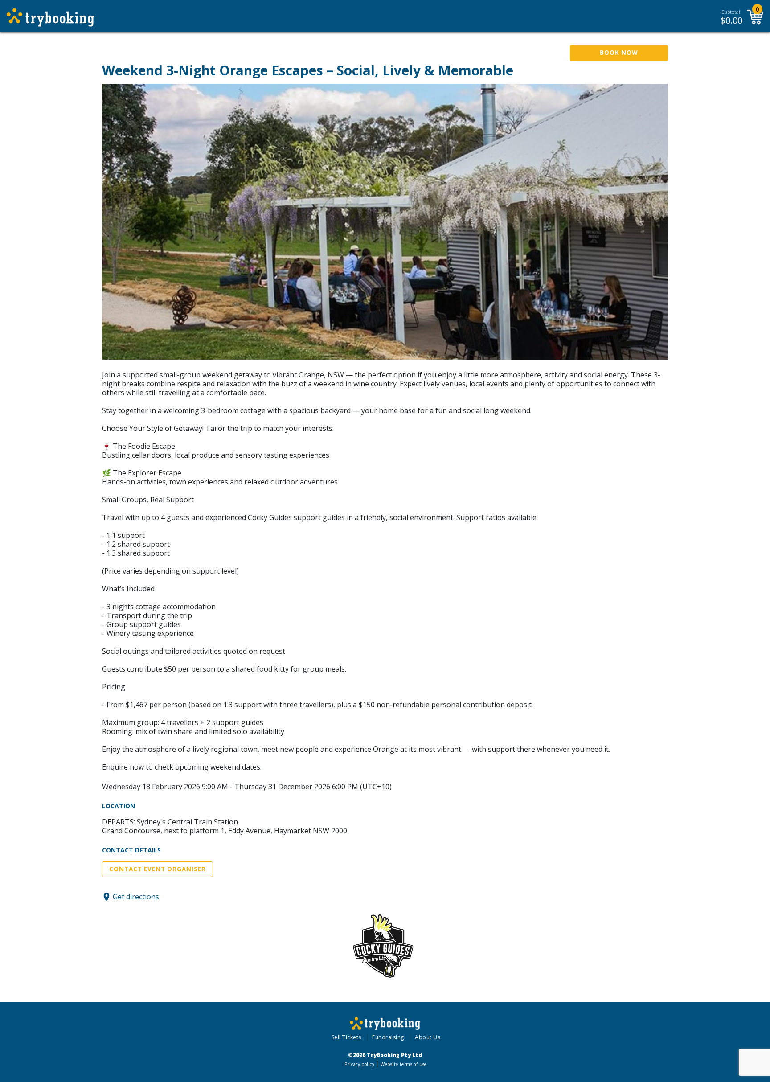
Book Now (619, 53)
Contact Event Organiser (157, 869)
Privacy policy (359, 1064)
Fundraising (388, 1037)
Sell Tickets (346, 1037)
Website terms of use (403, 1064)
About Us (427, 1037)
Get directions (136, 897)
